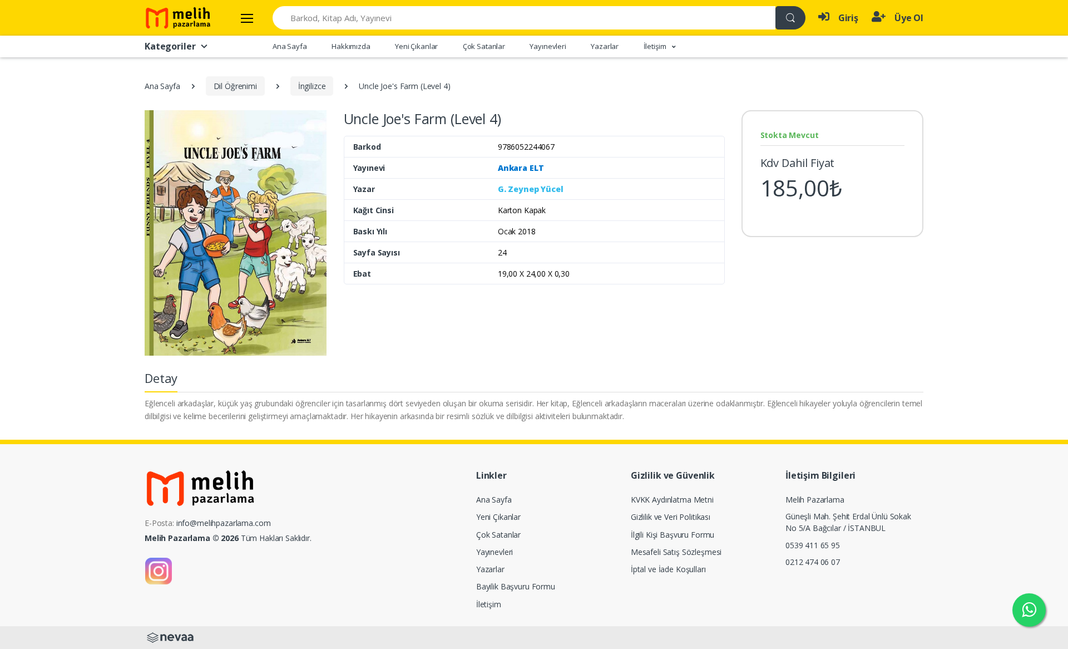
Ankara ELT (521, 168)
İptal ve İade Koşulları (668, 569)
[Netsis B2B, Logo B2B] (170, 636)
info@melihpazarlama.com (223, 523)
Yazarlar (605, 46)
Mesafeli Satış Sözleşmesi (676, 552)
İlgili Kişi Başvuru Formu (672, 534)
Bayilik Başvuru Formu (515, 586)
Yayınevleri (548, 46)
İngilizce (312, 86)
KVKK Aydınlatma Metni (672, 499)
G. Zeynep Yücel (530, 189)
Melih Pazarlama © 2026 (192, 538)
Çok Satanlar (484, 46)
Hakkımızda (351, 46)
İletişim (488, 604)
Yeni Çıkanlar (416, 46)
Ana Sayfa (290, 46)
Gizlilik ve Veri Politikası (670, 517)
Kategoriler (170, 46)
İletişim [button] (656, 46)
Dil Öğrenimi (235, 86)
